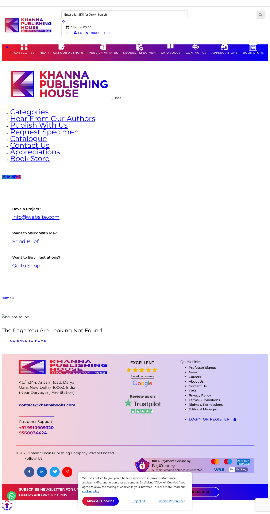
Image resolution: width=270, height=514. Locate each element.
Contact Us (198, 386)
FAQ (192, 391)
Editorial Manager (203, 409)
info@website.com (35, 217)
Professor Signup (202, 368)
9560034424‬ (33, 432)
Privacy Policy (200, 395)
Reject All (138, 501)
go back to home (28, 341)
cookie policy (90, 491)
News (193, 372)
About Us (196, 381)
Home (6, 298)
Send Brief (25, 241)
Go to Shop (26, 266)
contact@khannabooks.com (47, 405)
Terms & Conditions (204, 400)
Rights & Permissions (206, 405)
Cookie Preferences (172, 501)
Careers (195, 377)
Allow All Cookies (100, 501)
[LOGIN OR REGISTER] (235, 419)
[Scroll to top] (7, 509)
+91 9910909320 (36, 427)
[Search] (260, 15)
